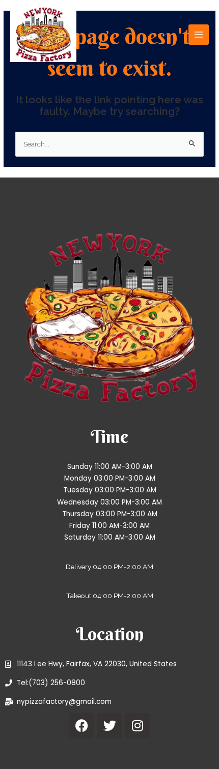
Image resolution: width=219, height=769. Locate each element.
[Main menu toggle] (198, 34)
